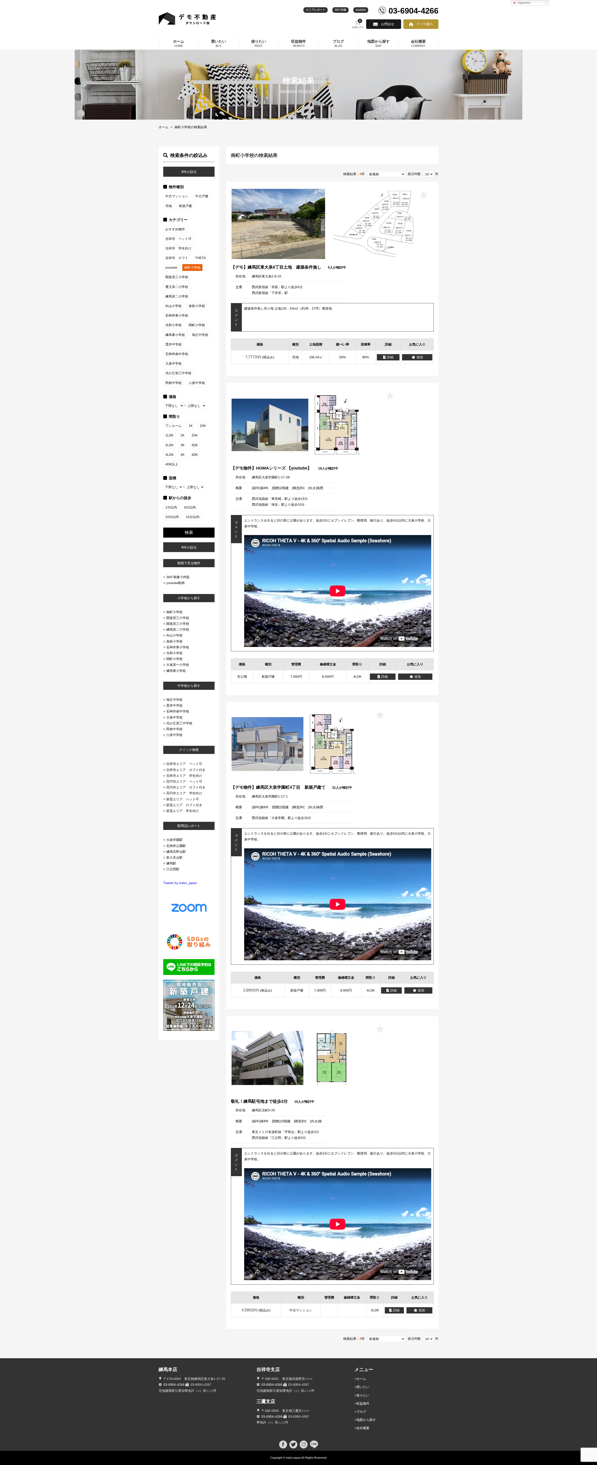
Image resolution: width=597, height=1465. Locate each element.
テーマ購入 (425, 24)
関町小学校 (174, 659)
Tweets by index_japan (180, 883)
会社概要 (362, 1428)
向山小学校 (174, 635)
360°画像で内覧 (178, 577)
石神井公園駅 (176, 846)
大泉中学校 (174, 717)
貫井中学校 (174, 705)
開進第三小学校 (177, 618)
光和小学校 (174, 653)
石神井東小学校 (177, 647)
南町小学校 (174, 612)
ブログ (361, 1411)
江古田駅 (172, 869)
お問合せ (387, 24)
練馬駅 (171, 863)
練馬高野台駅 (176, 851)
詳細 (390, 357)
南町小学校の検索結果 (190, 127)
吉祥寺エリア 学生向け (184, 775)
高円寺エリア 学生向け (184, 793)
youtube (361, 9)
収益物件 (362, 1403)
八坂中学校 (174, 735)
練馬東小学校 (176, 671)
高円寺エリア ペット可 (184, 781)
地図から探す (366, 1420)
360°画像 (340, 9)
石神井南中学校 (177, 711)
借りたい (362, 1395)
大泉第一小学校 (177, 665)
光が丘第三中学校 (179, 723)
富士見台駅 (174, 857)
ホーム (163, 127)
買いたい (362, 1387)
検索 (189, 532)
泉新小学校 (174, 641)
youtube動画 (175, 583)
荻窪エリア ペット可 (182, 799)
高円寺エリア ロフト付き (185, 787)
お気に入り (358, 24)
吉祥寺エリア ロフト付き (185, 770)
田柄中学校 (174, 729)
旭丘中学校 (174, 699)
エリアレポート (315, 9)
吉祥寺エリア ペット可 (184, 764)
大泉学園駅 (174, 840)
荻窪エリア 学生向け (182, 811)
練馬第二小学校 (177, 629)
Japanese (523, 2)
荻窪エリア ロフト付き (184, 805)
